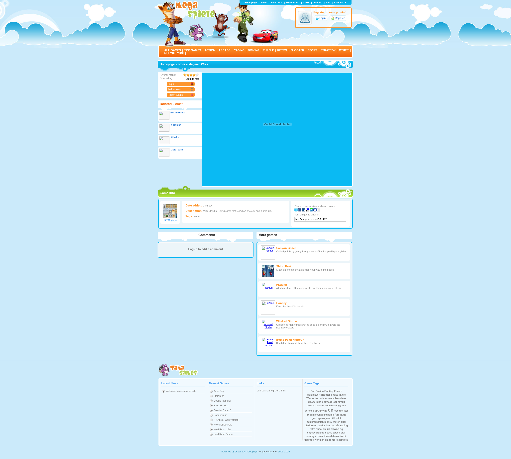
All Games (172, 50)
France (338, 391)
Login (322, 18)
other (181, 64)
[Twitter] (296, 210)
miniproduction (315, 422)
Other (344, 50)
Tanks (342, 394)
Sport (312, 50)
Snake (334, 394)
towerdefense (332, 436)
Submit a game (321, 2)
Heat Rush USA (222, 429)
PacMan (281, 284)
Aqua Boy (219, 391)
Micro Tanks (176, 149)
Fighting (328, 391)
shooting (337, 428)
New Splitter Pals (223, 424)
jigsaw (321, 418)
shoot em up (323, 429)
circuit (341, 402)
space (328, 432)
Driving (253, 50)
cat (335, 402)
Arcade (224, 50)
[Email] (318, 210)
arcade (312, 402)
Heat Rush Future (223, 434)
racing (344, 425)
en (331, 410)
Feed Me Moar (221, 405)
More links (280, 390)
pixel (343, 422)
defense (309, 410)
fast (346, 410)
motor (336, 422)
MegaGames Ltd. (268, 451)
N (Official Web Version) (226, 420)
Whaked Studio (286, 321)
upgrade (309, 439)
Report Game (175, 94)
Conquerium (220, 415)
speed (336, 432)
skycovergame (315, 432)
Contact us (340, 2)
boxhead (327, 401)
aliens (342, 398)
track (343, 436)
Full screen (174, 89)
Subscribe (276, 2)
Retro (282, 50)
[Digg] (303, 210)
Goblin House (177, 112)
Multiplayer (174, 53)
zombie (333, 439)
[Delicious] (307, 210)
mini (338, 418)
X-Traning (175, 125)
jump (328, 418)
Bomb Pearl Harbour (290, 339)
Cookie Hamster (222, 400)
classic (311, 405)
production (324, 425)
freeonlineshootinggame (320, 414)
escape (338, 410)
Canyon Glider (286, 248)
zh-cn (325, 439)
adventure (326, 398)
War (308, 398)
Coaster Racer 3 (222, 410)
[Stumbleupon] (311, 210)
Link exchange (265, 390)
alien (336, 398)
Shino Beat (283, 266)
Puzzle (268, 50)
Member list (293, 2)
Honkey (281, 303)
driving (323, 410)
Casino (239, 50)
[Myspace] (315, 210)
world (318, 439)
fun (337, 414)
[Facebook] (299, 210)
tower (320, 436)
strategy (311, 436)
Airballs (174, 137)
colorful (320, 405)
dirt (317, 410)
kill (333, 418)
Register (340, 18)
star (343, 432)
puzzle (335, 425)
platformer (311, 425)
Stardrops (219, 396)
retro (312, 429)
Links (306, 2)
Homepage (251, 2)
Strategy (328, 50)
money (328, 422)
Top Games (192, 50)
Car (313, 391)
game (343, 414)
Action (209, 50)
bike (318, 402)
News (264, 2)
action (315, 398)
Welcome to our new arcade (181, 391)
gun (314, 418)
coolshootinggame (335, 405)
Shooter (297, 50)
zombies (343, 439)
